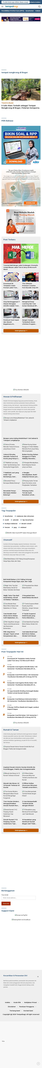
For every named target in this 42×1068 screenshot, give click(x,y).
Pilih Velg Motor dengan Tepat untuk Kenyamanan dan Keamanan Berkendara (11, 634)
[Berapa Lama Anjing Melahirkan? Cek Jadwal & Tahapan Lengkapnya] (21, 426)
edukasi (23, 527)
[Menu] (2, 6)
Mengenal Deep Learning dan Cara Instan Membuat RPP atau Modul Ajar (30, 304)
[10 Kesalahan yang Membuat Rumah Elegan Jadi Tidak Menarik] (30, 813)
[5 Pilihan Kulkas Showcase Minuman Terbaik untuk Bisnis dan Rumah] (30, 776)
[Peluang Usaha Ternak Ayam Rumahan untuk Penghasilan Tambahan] (30, 484)
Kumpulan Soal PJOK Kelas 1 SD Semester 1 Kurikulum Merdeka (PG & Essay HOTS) (22, 676)
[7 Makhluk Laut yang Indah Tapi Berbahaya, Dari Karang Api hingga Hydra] (11, 466)
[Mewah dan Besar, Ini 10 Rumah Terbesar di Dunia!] (11, 776)
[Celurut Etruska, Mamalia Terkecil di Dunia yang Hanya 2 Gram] (11, 448)
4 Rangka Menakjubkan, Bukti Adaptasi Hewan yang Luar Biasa (30, 475)
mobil (7, 520)
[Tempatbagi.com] (11, 6)
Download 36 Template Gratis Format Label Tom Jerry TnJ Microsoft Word (10, 286)
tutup (3, 1041)
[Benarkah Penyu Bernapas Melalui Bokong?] (11, 484)
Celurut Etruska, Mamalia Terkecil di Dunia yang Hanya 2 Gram (10, 457)
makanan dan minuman (25, 516)
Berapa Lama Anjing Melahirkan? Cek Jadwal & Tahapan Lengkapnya (20, 439)
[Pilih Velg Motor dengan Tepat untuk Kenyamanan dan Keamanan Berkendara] (11, 625)
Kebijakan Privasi (30, 1002)
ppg (15, 527)
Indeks (7, 1002)
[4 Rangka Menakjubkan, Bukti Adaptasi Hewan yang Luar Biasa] (30, 466)
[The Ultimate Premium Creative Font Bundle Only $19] (30, 277)
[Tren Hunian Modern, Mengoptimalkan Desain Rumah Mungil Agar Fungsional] (11, 795)
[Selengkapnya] (38, 977)
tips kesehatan (28, 520)
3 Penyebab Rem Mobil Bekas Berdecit (30, 596)
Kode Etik (17, 1002)
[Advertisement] (21, 46)
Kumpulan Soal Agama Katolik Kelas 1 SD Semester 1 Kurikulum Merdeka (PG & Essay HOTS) (22, 668)
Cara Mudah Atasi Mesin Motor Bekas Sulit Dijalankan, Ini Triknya (10, 616)
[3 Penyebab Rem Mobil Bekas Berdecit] (30, 589)
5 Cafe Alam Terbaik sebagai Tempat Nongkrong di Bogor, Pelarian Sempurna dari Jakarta (20, 108)
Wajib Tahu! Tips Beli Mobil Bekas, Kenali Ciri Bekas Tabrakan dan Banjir (11, 598)
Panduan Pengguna (26, 1007)
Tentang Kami (15, 1011)
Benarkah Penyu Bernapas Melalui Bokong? (9, 493)
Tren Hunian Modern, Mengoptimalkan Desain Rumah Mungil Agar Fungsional (11, 804)
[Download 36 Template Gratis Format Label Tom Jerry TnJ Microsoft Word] (11, 277)
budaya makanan (11, 523)
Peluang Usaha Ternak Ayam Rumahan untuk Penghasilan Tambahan (28, 493)
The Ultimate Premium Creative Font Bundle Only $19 (30, 286)
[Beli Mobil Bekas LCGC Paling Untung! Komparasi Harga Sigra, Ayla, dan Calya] (21, 567)
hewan (7, 527)
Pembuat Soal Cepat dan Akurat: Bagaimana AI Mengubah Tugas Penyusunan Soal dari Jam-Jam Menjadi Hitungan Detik (11, 322)
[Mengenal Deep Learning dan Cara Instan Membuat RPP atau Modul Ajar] (30, 295)
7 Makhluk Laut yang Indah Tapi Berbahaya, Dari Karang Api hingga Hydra (11, 475)
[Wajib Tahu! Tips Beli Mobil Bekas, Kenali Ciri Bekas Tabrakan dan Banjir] (11, 589)
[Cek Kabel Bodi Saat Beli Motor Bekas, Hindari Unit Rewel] (30, 625)
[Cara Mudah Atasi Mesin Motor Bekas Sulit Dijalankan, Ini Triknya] (11, 607)
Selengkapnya (20, 331)
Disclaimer (12, 1007)
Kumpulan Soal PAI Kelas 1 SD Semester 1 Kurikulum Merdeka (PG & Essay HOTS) (22, 716)
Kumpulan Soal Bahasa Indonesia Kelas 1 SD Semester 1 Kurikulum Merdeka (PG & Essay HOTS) (22, 700)
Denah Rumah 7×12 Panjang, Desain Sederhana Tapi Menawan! (10, 822)
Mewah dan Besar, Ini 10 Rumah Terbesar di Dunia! (11, 785)
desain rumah (26, 523)
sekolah (16, 520)
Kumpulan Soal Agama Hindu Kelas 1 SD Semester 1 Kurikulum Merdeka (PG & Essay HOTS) (22, 684)
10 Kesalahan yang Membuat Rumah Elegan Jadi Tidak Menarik (29, 822)
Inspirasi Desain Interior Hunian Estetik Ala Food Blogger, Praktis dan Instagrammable (19, 768)
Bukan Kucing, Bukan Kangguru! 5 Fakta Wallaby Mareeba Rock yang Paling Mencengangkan (30, 457)
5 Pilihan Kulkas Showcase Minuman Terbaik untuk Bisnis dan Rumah (30, 785)
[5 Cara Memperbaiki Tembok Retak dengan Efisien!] (30, 795)
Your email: (4, 895)
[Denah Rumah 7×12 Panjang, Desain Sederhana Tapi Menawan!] (11, 813)
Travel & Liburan (7, 103)
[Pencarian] (39, 6)
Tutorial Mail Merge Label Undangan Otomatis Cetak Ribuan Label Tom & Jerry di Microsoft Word (20, 267)
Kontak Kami (28, 1011)
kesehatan (9, 516)
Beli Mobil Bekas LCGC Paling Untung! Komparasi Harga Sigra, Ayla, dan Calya (17, 580)
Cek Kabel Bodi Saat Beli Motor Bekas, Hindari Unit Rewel (29, 634)
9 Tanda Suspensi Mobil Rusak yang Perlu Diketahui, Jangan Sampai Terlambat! (29, 616)
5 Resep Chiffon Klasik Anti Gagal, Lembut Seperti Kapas (23, 708)
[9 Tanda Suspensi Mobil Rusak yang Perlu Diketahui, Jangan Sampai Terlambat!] (30, 607)
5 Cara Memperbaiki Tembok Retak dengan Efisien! (29, 803)
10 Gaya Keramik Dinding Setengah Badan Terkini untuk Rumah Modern (22, 692)
